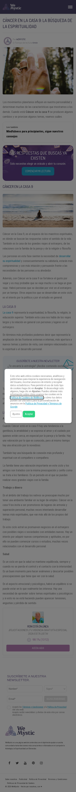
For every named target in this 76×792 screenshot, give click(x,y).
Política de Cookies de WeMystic (26, 397)
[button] (16, 414)
